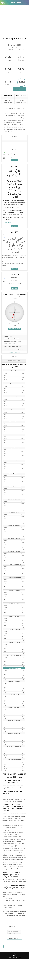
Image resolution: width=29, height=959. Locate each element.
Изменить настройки (14, 352)
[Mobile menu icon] (27, 2)
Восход (21, 60)
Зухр (8, 72)
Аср (21, 72)
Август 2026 (14, 356)
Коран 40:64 (8, 222)
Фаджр (8, 60)
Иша (21, 85)
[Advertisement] (14, 20)
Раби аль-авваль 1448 (14, 360)
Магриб (8, 85)
